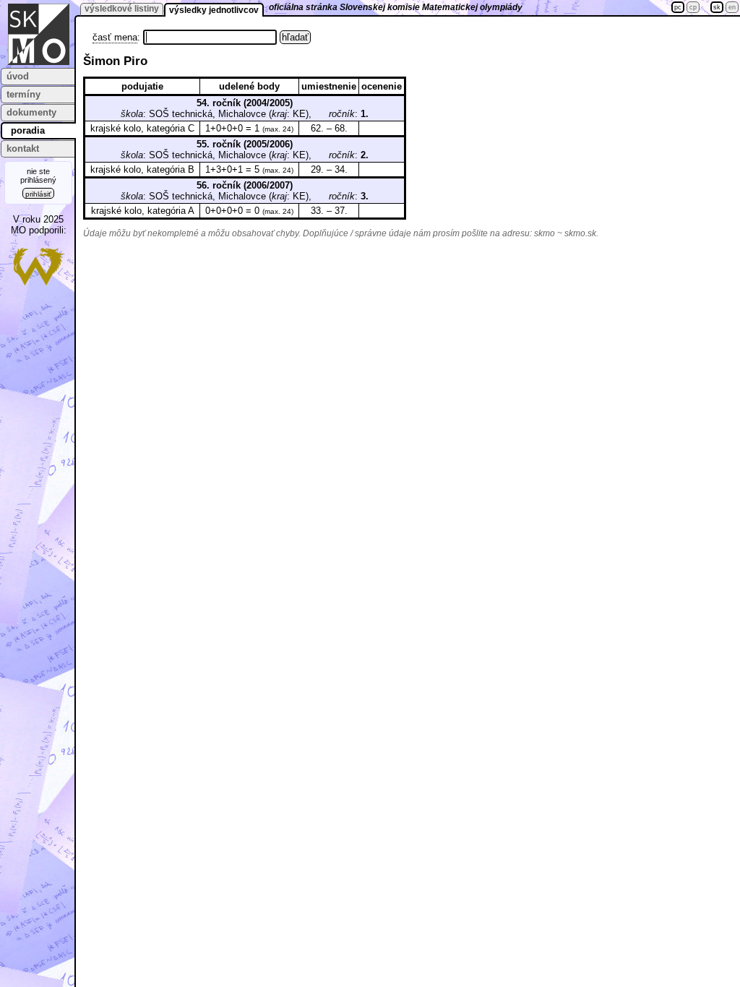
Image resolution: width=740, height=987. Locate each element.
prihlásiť (38, 194)
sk (716, 7)
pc (677, 7)
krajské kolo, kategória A (142, 210)
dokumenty (31, 112)
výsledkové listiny (122, 9)
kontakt (23, 148)
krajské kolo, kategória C (142, 128)
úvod (18, 76)
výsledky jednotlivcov (214, 10)
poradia (28, 130)
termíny (23, 94)
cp (693, 7)
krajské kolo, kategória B (142, 169)
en (732, 7)
